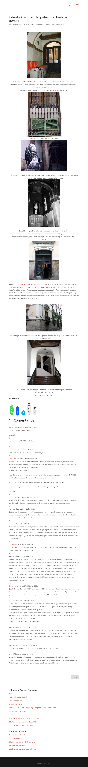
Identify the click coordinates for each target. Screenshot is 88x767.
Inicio (10, 693)
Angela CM (12, 428)
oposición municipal (40, 284)
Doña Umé (12, 459)
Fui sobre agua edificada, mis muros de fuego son (25, 718)
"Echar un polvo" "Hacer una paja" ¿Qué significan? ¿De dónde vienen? (32, 708)
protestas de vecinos (22, 284)
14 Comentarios (58, 25)
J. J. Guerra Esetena (15, 450)
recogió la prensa (57, 287)
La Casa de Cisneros (15, 738)
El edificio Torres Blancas (17, 745)
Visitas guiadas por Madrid (18, 697)
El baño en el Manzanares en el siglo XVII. (23, 722)
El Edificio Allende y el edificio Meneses (22, 742)
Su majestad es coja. (15, 704)
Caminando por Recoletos (17, 711)
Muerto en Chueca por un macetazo (21, 725)
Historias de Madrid (42, 25)
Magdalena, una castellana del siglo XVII (22, 749)
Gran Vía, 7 (12, 715)
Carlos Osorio (17, 25)
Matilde (11, 441)
